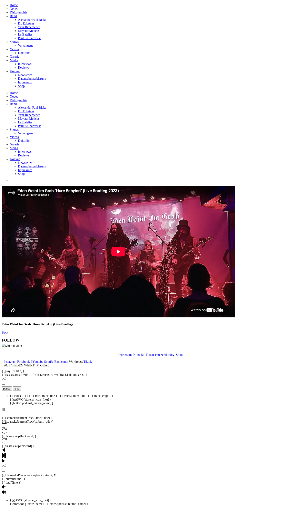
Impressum (25, 82)
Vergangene (25, 45)
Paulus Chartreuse (29, 38)
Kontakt (15, 71)
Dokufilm (24, 53)
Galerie (14, 56)
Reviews (23, 67)
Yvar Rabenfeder (29, 27)
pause (6, 388)
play (16, 388)
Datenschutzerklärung (32, 78)
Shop (21, 86)
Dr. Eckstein (26, 23)
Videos (14, 49)
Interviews (24, 64)
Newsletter (25, 75)
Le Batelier (25, 34)
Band (13, 16)
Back (5, 332)
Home (14, 5)
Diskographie (18, 12)
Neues (14, 8)
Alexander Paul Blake (32, 19)
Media (14, 60)
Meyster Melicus (28, 30)
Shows (14, 42)
